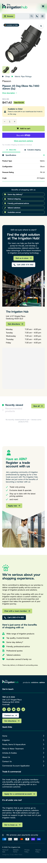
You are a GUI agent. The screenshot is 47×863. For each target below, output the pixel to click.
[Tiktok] (23, 709)
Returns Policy (38, 851)
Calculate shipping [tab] (33, 150)
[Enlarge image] (41, 26)
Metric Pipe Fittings (23, 76)
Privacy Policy (27, 851)
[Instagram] (9, 709)
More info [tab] (12, 150)
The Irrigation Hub (14, 847)
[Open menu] (42, 16)
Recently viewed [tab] (14, 405)
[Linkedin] (18, 709)
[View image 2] (14, 69)
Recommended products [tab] (13, 410)
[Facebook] (4, 709)
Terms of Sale (5, 851)
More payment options (23, 141)
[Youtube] (14, 709)
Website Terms (15, 851)
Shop (7, 76)
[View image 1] (6, 69)
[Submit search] (31, 16)
